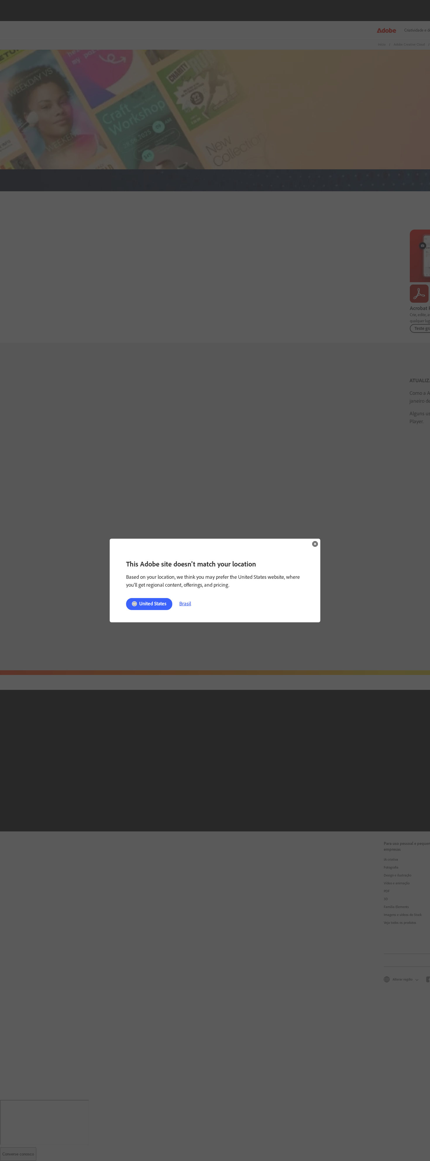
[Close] (315, 544)
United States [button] (152, 604)
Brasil (185, 603)
